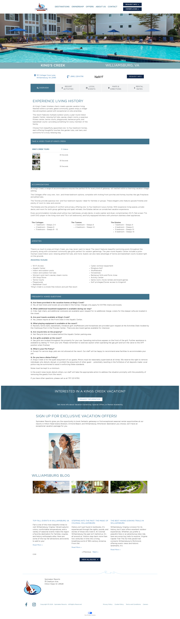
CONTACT (112, 7)
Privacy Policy (107, 604)
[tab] (43, 88)
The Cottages (46, 160)
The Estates (46, 155)
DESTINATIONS (62, 7)
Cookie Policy (119, 604)
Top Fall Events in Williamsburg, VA (51, 521)
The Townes (46, 166)
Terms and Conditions (133, 604)
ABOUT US (101, 7)
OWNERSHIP (78, 7)
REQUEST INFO (135, 76)
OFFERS (90, 7)
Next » (95, 552)
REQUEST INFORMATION (90, 399)
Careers (145, 604)
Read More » (38, 545)
